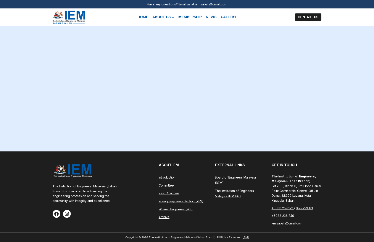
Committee (166, 185)
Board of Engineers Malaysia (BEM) (235, 180)
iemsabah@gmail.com (211, 4)
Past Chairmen (169, 193)
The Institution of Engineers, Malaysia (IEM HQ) (235, 193)
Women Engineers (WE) (176, 209)
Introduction (167, 177)
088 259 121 (304, 208)
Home (142, 17)
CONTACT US (308, 17)
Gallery (229, 17)
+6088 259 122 (283, 208)
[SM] (246, 237)
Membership (190, 17)
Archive (164, 217)
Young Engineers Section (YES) (181, 201)
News (211, 17)
